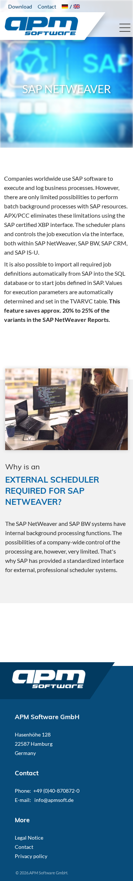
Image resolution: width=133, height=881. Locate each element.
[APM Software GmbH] (41, 27)
